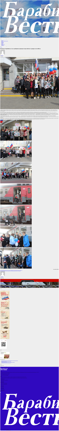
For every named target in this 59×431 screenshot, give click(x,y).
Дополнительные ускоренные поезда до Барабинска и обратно (7, 283)
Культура (2, 43)
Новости (2, 40)
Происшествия (3, 44)
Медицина (2, 42)
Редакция (2, 55)
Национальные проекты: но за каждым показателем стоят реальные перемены (9, 360)
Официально (2, 45)
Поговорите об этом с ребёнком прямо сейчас (5, 280)
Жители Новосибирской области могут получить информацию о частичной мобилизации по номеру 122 (11, 270)
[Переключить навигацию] (0, 38)
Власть (2, 41)
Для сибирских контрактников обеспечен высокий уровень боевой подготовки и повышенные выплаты (12, 286)
